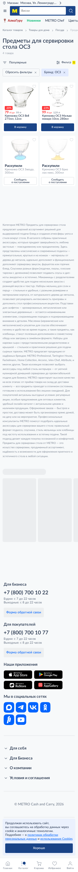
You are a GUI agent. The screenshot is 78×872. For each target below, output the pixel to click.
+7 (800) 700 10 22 (26, 592)
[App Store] (18, 674)
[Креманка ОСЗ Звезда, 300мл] (20, 149)
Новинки (34, 20)
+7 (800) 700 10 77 (26, 632)
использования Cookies (56, 838)
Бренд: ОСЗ (52, 72)
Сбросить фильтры (18, 72)
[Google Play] (48, 674)
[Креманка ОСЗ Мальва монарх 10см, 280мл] (57, 96)
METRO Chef (54, 20)
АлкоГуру (15, 20)
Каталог (5, 11)
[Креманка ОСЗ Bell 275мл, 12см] (20, 96)
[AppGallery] (48, 685)
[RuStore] (18, 685)
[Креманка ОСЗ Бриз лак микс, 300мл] (57, 149)
